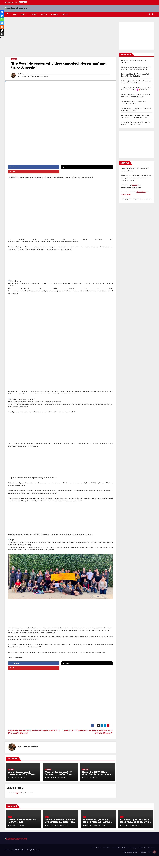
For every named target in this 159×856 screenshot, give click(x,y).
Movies (44, 14)
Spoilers (54, 14)
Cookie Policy (106, 848)
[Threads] (2, 30)
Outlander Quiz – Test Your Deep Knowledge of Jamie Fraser (134, 822)
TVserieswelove (25, 74)
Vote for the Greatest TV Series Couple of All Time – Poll (59, 774)
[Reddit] (2, 27)
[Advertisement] (60, 39)
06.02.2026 (13, 825)
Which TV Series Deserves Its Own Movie (135, 60)
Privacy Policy (143, 852)
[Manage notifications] (154, 851)
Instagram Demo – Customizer (146, 848)
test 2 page (151, 852)
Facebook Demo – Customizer (120, 848)
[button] (149, 14)
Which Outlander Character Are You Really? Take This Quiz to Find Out (60, 822)
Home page (133, 848)
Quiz (47, 817)
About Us (98, 848)
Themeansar (36, 850)
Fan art (65, 14)
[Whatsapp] (2, 19)
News (23, 14)
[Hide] (0, 37)
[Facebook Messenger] (2, 16)
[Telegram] (2, 23)
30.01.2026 (125, 825)
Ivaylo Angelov (62, 777)
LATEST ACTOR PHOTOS (130, 852)
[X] (2, 34)
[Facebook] (2, 12)
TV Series (33, 14)
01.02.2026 (50, 825)
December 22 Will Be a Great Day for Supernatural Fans (97, 774)
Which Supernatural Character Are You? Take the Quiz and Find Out (21, 774)
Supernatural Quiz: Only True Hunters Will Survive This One (96, 822)
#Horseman (33, 76)
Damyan (22, 777)
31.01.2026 (87, 825)
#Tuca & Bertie (43, 76)
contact (134, 185)
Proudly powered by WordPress (13, 850)
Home (15, 14)
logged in (18, 793)
